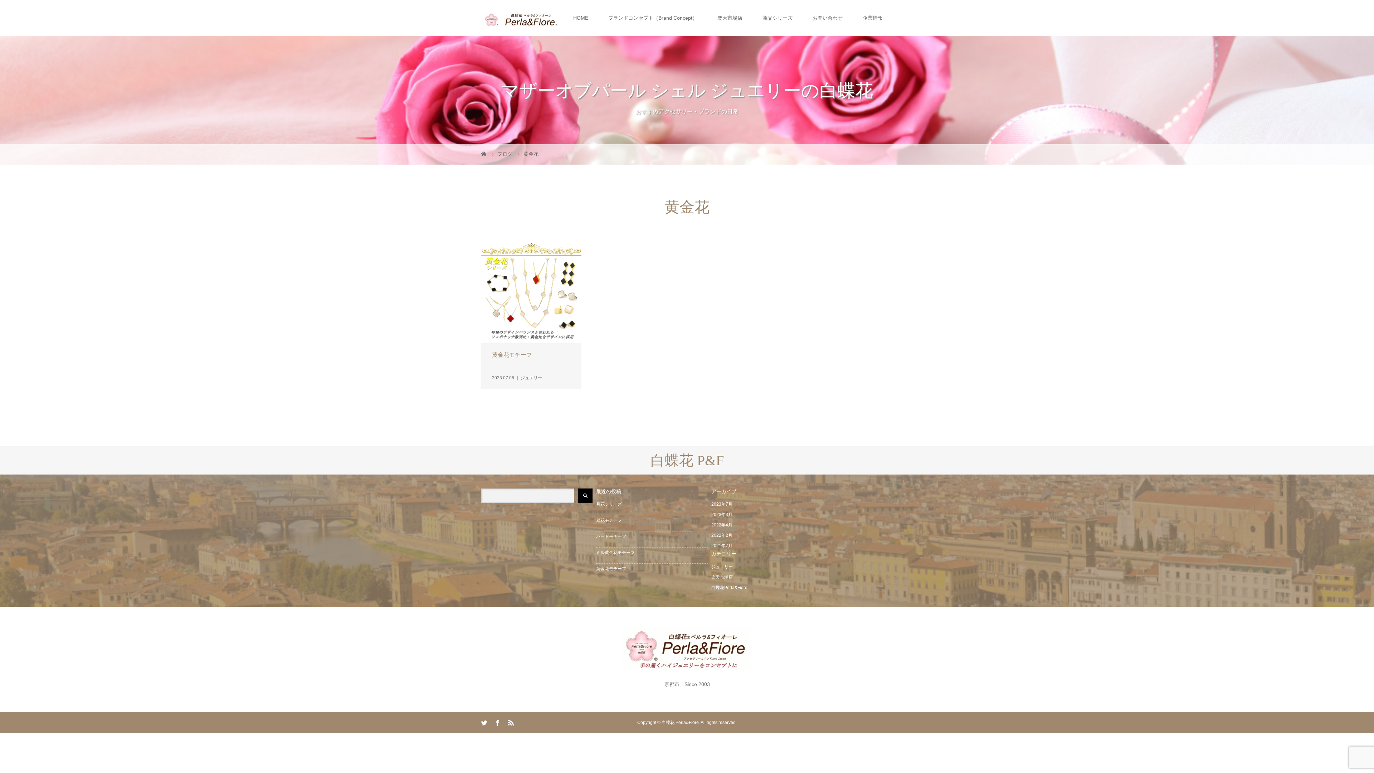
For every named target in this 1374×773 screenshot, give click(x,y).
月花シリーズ (609, 504)
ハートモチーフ (611, 536)
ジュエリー (722, 566)
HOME (580, 18)
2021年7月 (721, 545)
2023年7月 (721, 504)
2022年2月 (721, 535)
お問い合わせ (828, 18)
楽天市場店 (729, 18)
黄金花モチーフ (611, 568)
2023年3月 (721, 514)
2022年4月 (721, 525)
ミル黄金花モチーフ (615, 552)
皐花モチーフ (609, 520)
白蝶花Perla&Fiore (729, 587)
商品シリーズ (777, 18)
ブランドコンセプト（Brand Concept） (652, 18)
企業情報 (873, 18)
